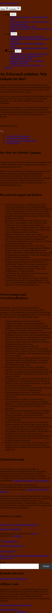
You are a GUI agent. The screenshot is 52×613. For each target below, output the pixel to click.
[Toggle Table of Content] (2, 132)
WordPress (21, 612)
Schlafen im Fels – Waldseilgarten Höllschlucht (19, 525)
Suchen (3, 562)
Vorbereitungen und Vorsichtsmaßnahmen (21, 141)
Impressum (4, 579)
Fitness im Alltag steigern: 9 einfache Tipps (27, 37)
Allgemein (17, 536)
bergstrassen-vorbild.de (9, 3)
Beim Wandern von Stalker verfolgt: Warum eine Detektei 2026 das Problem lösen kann (29, 55)
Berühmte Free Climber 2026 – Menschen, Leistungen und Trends (27, 62)
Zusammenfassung (13, 143)
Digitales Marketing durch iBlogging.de (16, 605)
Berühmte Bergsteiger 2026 (21, 58)
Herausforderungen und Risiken (18, 138)
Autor (34, 533)
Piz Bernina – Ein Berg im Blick (23, 26)
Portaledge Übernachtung (10, 529)
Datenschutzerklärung (18, 579)
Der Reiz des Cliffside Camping (18, 136)
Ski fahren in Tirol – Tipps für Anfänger (26, 65)
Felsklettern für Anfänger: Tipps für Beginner (31, 480)
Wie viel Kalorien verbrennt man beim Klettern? (29, 48)
